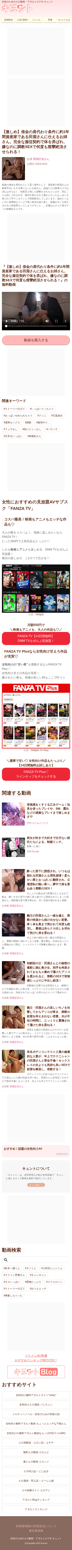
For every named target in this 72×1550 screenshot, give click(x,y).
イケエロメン (55, 1281)
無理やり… (44, 422)
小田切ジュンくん (53, 1268)
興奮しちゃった (13, 1295)
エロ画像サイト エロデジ (36, 1490)
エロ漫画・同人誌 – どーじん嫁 (36, 1480)
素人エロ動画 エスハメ (36, 1461)
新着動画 (8, 19)
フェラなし (11, 429)
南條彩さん (35, 436)
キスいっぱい (12, 1281)
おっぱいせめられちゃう (18, 415)
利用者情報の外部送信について (36, 1526)
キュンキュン (38, 1275)
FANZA (40, 614)
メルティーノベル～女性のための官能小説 (36, 1414)
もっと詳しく (36, 1185)
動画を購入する (36, 340)
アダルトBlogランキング (36, 1499)
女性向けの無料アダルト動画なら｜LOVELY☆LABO (36, 1433)
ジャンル (36, 19)
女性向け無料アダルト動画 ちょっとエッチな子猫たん (36, 1423)
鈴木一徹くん (12, 1268)
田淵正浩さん (41, 159)
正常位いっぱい (13, 436)
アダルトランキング (36, 1509)
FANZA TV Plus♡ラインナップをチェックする (36, 774)
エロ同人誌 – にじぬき (36, 1471)
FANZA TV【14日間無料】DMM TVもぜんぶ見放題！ (36, 638)
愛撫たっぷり (33, 1281)
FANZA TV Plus (40, 750)
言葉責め (58, 415)
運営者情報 (36, 1530)
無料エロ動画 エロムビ (36, 1452)
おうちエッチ (38, 1288)
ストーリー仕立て (15, 408)
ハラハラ (53, 429)
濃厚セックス (12, 422)
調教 (28, 422)
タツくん (31, 1268)
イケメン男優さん (15, 1275)
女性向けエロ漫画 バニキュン (36, 1404)
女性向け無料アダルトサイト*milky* (36, 1395)
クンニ (42, 415)
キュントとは (64, 19)
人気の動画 (22, 19)
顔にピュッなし (32, 429)
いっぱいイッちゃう (42, 408)
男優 (50, 19)
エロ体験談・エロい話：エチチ (36, 1442)
